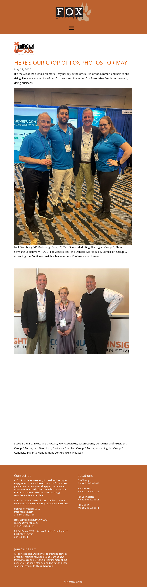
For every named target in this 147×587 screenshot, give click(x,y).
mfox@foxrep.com (23, 511)
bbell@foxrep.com (23, 533)
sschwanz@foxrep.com (26, 522)
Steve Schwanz (44, 566)
